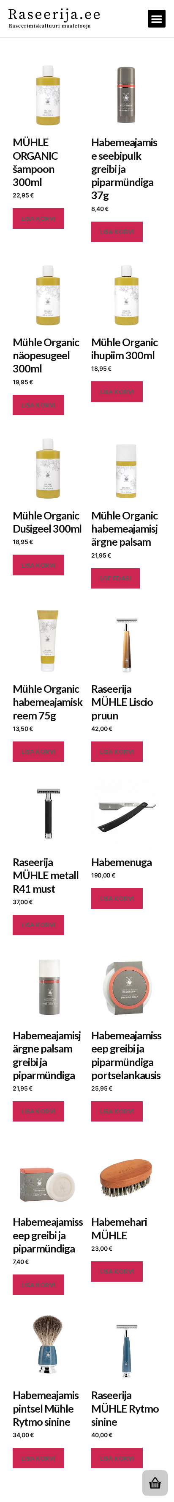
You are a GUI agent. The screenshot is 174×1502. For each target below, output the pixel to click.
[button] (157, 19)
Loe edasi (115, 578)
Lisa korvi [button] (38, 218)
